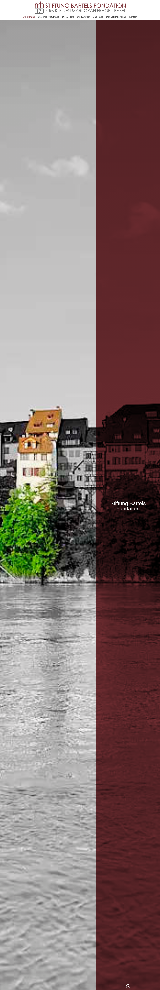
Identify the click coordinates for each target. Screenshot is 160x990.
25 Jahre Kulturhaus (48, 17)
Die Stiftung (29, 17)
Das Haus (98, 17)
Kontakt (133, 17)
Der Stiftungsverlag (116, 17)
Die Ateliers (68, 17)
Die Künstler (83, 17)
